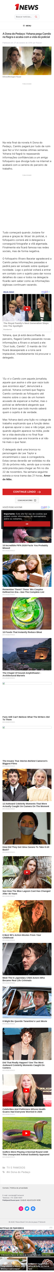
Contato (6, 1188)
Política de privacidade (19, 1188)
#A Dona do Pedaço (18, 1172)
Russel (38, 43)
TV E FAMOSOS (16, 1167)
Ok (27, 524)
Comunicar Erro (25, 500)
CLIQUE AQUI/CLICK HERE (30, 1200)
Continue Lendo (24, 491)
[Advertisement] (27, 111)
